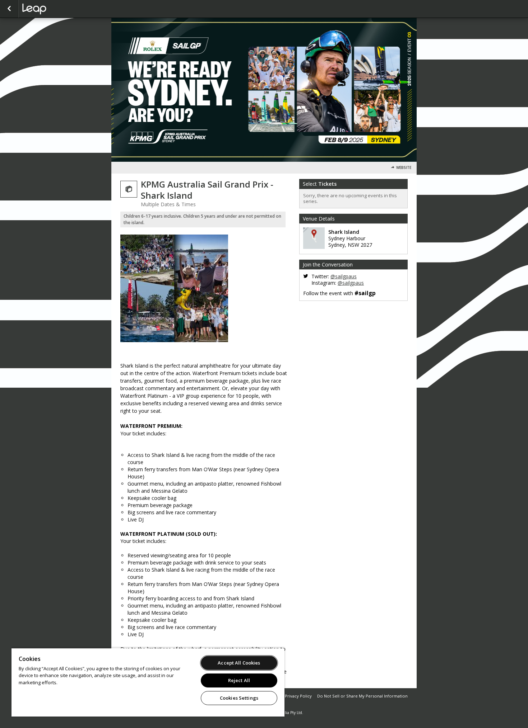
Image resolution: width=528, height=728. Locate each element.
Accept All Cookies (239, 663)
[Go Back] (9, 9)
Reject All (239, 680)
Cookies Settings (239, 698)
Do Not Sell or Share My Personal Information (362, 696)
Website (403, 167)
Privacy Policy (298, 696)
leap (58, 9)
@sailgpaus (343, 276)
